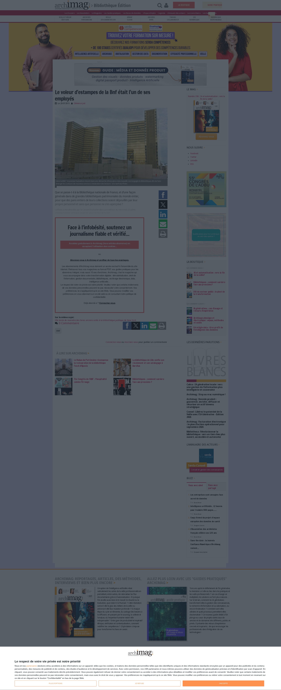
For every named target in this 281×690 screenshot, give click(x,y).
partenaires (31, 666)
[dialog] (140, 668)
